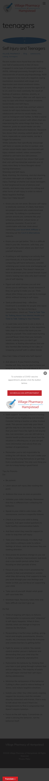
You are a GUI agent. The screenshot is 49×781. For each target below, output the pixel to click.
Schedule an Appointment (24, 393)
